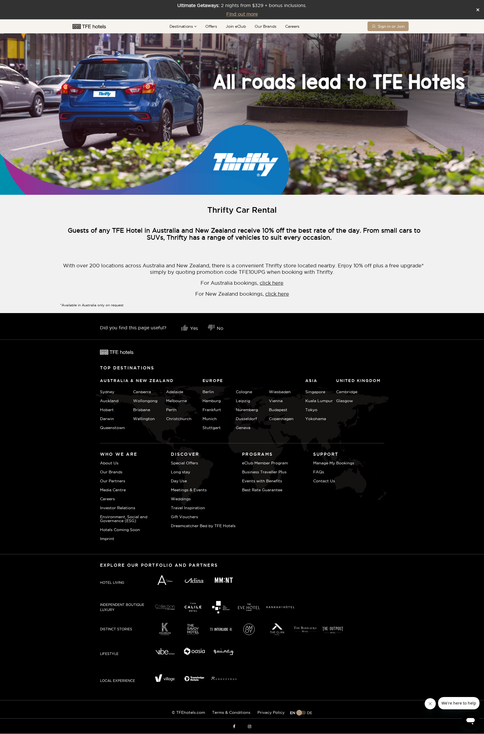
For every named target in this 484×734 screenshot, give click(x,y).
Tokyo (311, 410)
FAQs (318, 472)
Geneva (243, 428)
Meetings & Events (189, 490)
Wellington (144, 419)
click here (271, 283)
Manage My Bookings (333, 463)
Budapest (278, 410)
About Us (109, 463)
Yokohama (315, 419)
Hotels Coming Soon (120, 530)
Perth (171, 410)
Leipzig (243, 401)
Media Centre (113, 490)
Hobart (107, 410)
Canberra (142, 392)
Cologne (244, 392)
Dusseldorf (246, 419)
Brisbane (141, 410)
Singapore (315, 392)
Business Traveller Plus (264, 472)
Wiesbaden (280, 392)
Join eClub (236, 26)
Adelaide (174, 392)
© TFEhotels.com (188, 712)
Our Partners (112, 481)
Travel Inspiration (188, 508)
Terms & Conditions (231, 712)
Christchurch (179, 419)
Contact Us (324, 481)
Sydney (107, 392)
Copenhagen (281, 419)
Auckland (109, 401)
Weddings (181, 499)
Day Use (179, 481)
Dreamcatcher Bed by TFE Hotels (203, 526)
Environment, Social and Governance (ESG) (123, 519)
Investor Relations (117, 508)
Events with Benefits (262, 481)
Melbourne (176, 401)
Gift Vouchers (184, 517)
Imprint (107, 539)
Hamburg (212, 401)
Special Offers (184, 463)
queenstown (112, 428)
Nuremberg (247, 410)
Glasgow (343, 401)
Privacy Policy (271, 712)
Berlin (208, 392)
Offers (211, 26)
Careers (292, 26)
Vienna (276, 401)
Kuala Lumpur (319, 401)
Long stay (180, 472)
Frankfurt (212, 410)
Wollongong (145, 401)
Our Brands (265, 26)
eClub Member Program (265, 463)
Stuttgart (212, 428)
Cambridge (343, 392)
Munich (210, 419)
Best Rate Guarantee (262, 490)
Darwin (107, 419)
